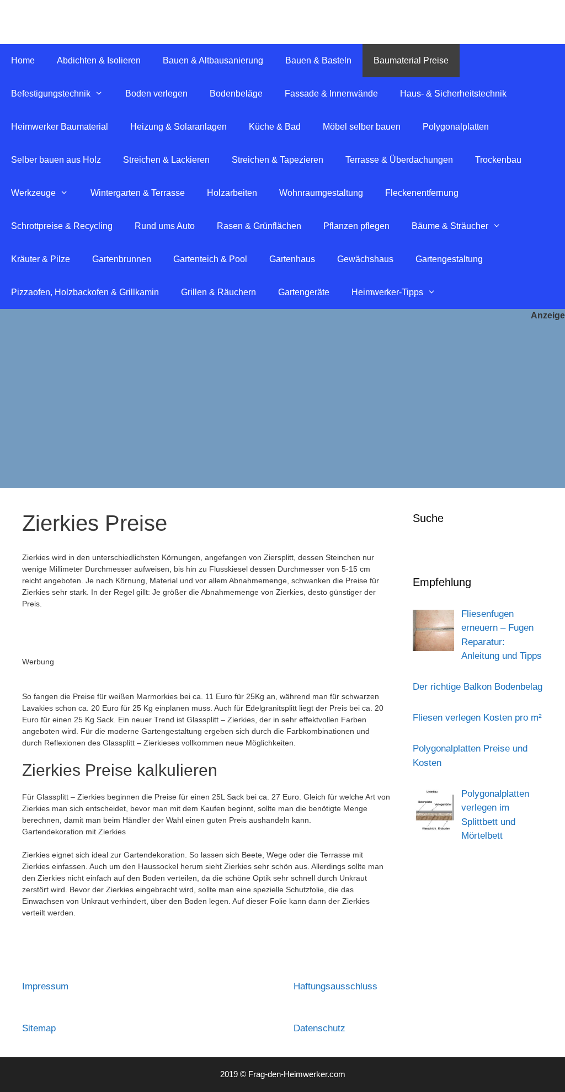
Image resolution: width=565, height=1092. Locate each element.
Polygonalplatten (456, 126)
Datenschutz (319, 1028)
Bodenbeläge (236, 93)
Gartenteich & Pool (210, 259)
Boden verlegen (156, 93)
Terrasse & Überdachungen (399, 159)
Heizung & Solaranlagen (178, 126)
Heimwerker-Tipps (387, 292)
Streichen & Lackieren (166, 159)
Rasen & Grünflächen (259, 226)
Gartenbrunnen (121, 259)
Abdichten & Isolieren (99, 60)
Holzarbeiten (232, 193)
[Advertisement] (282, 405)
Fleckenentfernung (422, 193)
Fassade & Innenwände (331, 93)
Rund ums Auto (165, 226)
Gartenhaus (292, 259)
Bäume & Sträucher (450, 226)
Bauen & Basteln (318, 60)
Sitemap (39, 1028)
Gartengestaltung (449, 259)
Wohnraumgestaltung (321, 193)
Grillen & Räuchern (218, 292)
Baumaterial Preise (411, 60)
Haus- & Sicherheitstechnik (453, 93)
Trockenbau (498, 159)
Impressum (45, 986)
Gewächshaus (365, 259)
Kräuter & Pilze (40, 259)
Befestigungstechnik (50, 93)
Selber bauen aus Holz (56, 159)
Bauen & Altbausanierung (213, 60)
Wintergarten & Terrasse (137, 193)
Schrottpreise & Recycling (62, 226)
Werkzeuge (33, 193)
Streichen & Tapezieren (277, 159)
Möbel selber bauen (362, 126)
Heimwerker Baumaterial (59, 126)
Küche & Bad (275, 126)
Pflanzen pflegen (356, 226)
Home (23, 60)
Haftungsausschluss (335, 986)
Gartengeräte (303, 292)
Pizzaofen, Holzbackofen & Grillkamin (85, 292)
